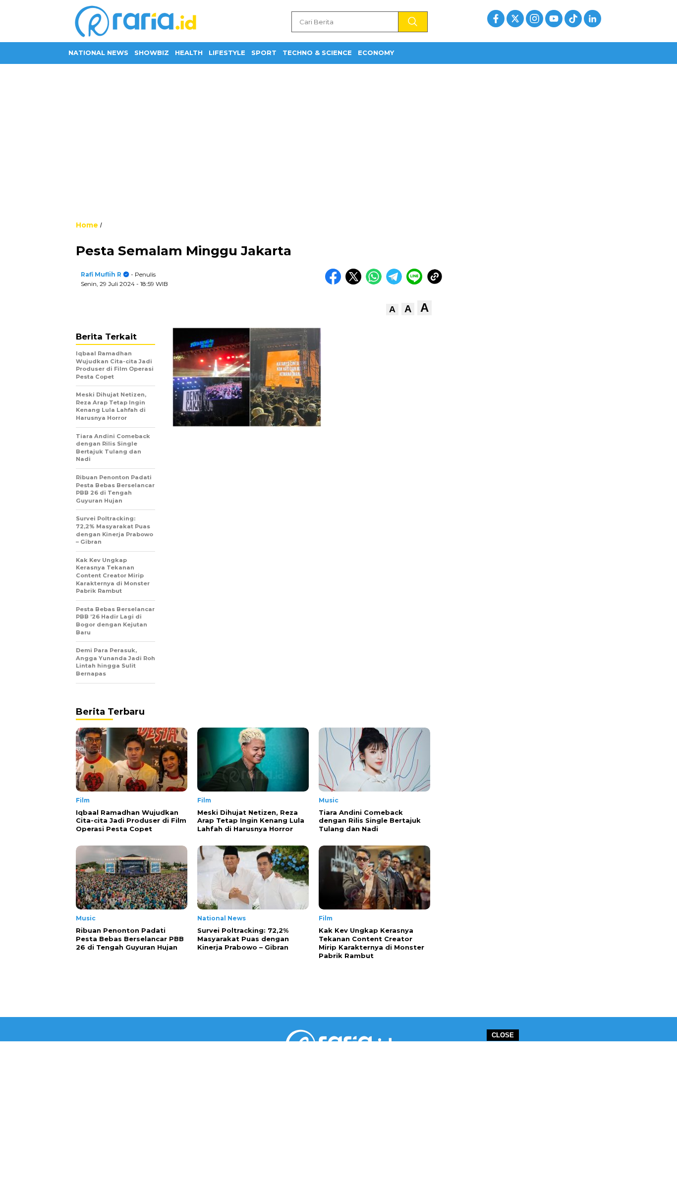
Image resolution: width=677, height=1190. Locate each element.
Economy (376, 53)
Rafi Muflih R (101, 274)
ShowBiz (151, 53)
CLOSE (503, 1035)
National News (98, 53)
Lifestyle (227, 53)
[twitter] (515, 18)
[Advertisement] (338, 141)
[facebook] (496, 18)
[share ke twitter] (355, 282)
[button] (392, 309)
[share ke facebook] (335, 282)
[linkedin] (592, 18)
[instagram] (534, 18)
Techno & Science (317, 53)
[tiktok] (573, 18)
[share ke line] (416, 282)
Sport (264, 53)
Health (189, 53)
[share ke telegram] (396, 282)
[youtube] (554, 18)
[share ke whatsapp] (376, 282)
